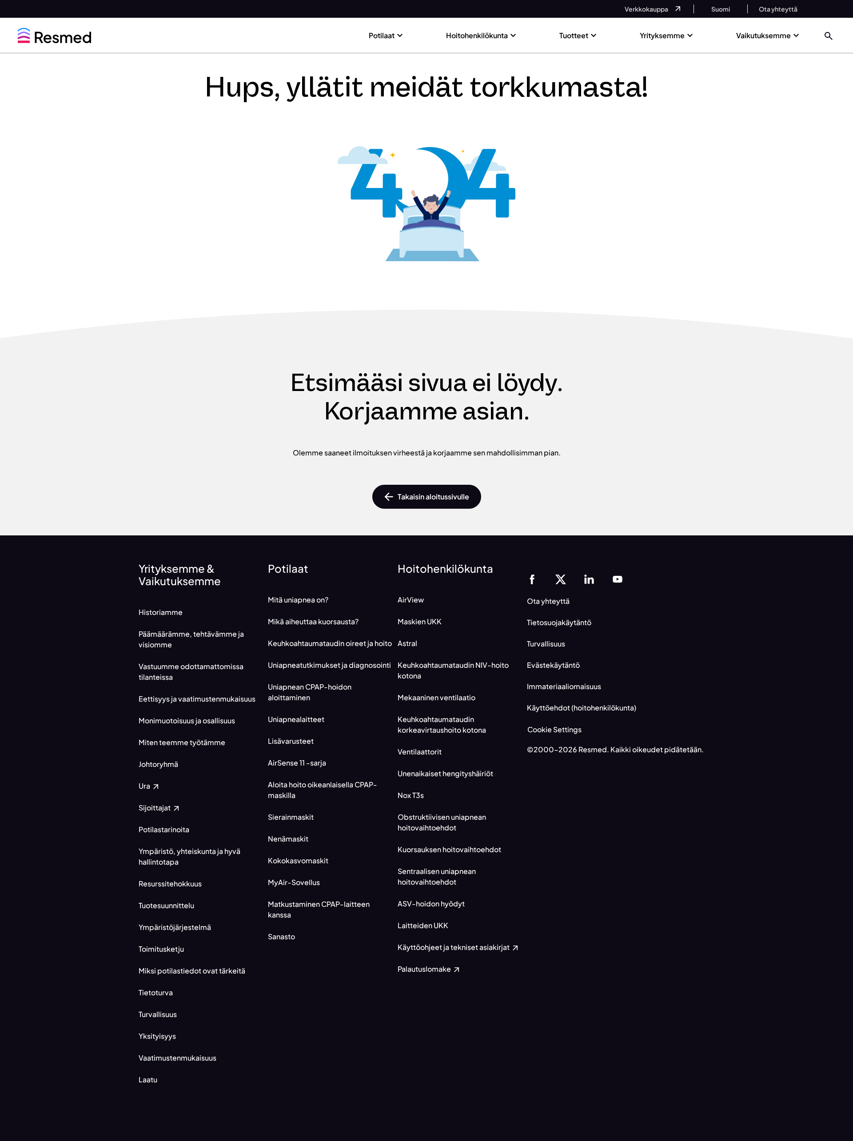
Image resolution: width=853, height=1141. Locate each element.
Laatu (148, 1079)
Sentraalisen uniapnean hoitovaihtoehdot (437, 876)
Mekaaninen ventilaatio (436, 697)
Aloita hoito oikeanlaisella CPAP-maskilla (322, 790)
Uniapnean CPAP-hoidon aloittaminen (309, 692)
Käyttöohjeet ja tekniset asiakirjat (454, 947)
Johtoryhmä (158, 764)
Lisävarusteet (291, 741)
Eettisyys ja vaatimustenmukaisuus (197, 698)
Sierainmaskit (291, 817)
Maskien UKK (420, 621)
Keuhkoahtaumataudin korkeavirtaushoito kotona (442, 724)
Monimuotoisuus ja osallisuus (187, 720)
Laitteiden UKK (423, 925)
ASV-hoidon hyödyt (431, 903)
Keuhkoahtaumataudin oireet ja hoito (330, 643)
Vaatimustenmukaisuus (177, 1057)
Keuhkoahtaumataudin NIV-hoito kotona (453, 670)
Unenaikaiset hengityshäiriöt (445, 773)
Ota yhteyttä (548, 601)
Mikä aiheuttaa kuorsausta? (313, 621)
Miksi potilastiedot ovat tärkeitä (192, 970)
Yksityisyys (157, 1036)
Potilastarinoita (164, 829)
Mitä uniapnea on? (298, 599)
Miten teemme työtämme (182, 742)
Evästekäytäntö (553, 665)
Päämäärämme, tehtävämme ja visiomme (191, 639)
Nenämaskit (288, 838)
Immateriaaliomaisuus (564, 686)
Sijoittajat (155, 807)
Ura (145, 785)
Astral (407, 643)
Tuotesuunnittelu (166, 905)
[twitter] (560, 578)
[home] (54, 35)
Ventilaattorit (420, 751)
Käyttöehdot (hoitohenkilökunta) (581, 707)
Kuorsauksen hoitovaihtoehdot (449, 849)
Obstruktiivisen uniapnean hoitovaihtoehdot (442, 822)
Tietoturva (156, 992)
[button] (828, 35)
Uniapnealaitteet (296, 719)
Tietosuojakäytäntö (559, 622)
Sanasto (281, 936)
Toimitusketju (161, 948)
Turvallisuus (158, 1014)
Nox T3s (411, 795)
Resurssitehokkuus (170, 883)
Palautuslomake (425, 968)
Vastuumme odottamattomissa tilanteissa (191, 672)
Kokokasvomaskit (298, 860)
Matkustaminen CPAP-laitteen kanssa (319, 909)
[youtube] (617, 578)
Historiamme (161, 612)
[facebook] (532, 578)
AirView (411, 599)
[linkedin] (589, 578)
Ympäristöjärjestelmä (175, 927)
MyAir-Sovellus (294, 882)
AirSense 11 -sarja (297, 762)
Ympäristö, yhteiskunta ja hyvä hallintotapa (189, 856)
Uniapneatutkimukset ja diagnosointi (329, 665)
